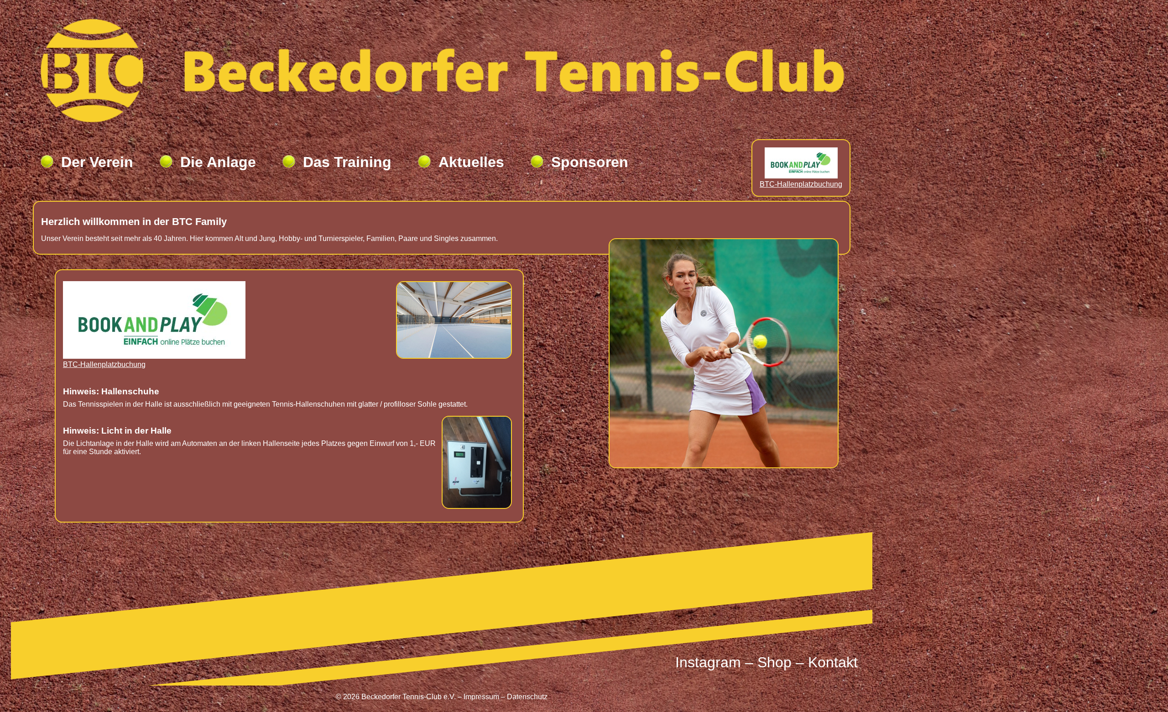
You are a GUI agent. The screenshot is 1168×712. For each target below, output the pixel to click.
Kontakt (833, 662)
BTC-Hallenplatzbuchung (801, 184)
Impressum (481, 697)
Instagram (708, 662)
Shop (774, 662)
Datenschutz (527, 697)
